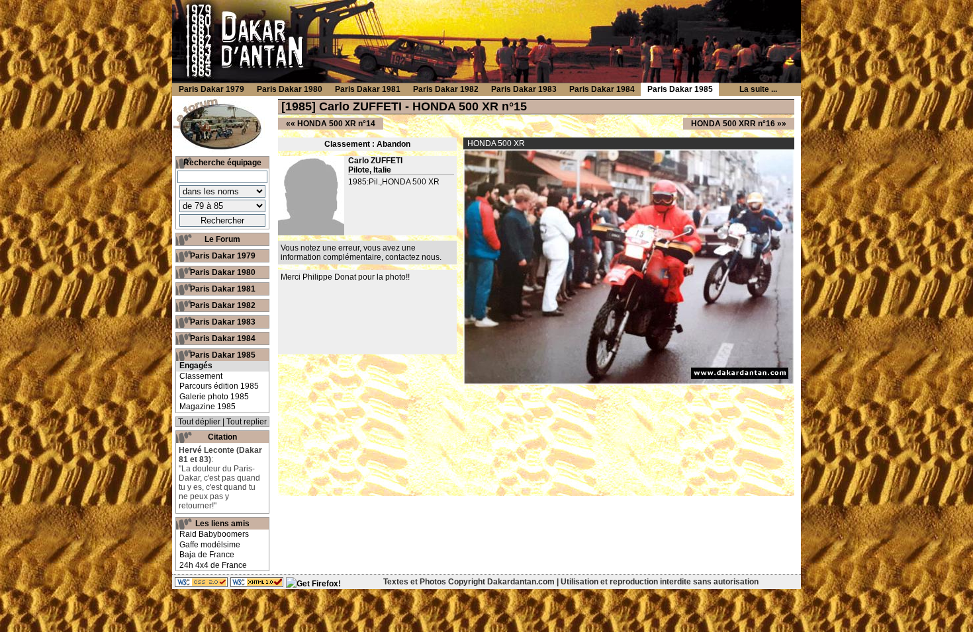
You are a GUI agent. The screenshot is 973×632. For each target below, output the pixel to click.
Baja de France (206, 554)
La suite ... (758, 89)
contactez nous (412, 257)
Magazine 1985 (207, 406)
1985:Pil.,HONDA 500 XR (394, 181)
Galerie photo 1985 (214, 396)
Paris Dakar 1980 (222, 272)
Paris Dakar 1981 (222, 289)
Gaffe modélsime (209, 544)
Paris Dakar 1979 (222, 255)
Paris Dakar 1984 (222, 338)
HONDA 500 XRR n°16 (733, 123)
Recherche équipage (222, 162)
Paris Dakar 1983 (222, 322)
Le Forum (222, 239)
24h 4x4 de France (213, 565)
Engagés (195, 365)
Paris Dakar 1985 (222, 355)
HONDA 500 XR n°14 (336, 123)
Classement (200, 376)
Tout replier (246, 421)
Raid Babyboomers (214, 534)
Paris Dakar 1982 (222, 305)
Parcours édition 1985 (219, 386)
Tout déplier (199, 421)
